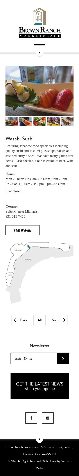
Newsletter (39, 345)
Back (22, 320)
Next (56, 320)
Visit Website (22, 230)
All (40, 320)
